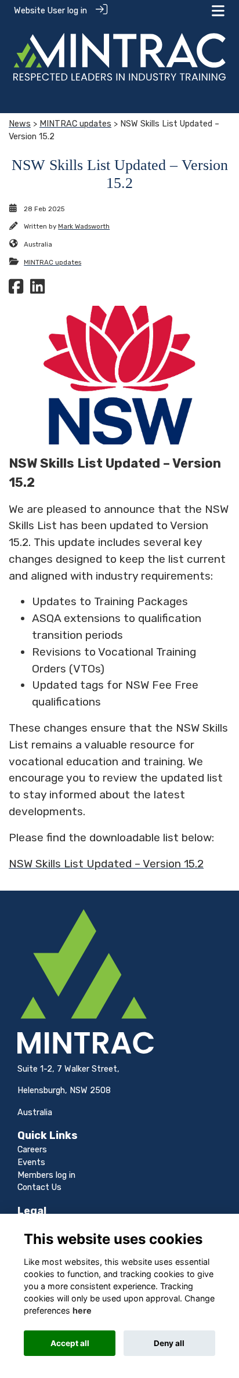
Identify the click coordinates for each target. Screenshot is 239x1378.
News (20, 124)
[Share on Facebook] (16, 290)
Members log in (46, 1175)
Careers (32, 1150)
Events (31, 1162)
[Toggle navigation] (218, 11)
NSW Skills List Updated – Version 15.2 (106, 863)
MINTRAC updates (75, 124)
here (82, 1310)
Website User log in (50, 11)
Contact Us (39, 1187)
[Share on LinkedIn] (37, 290)
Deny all (169, 1343)
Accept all (69, 1343)
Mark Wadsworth (84, 226)
